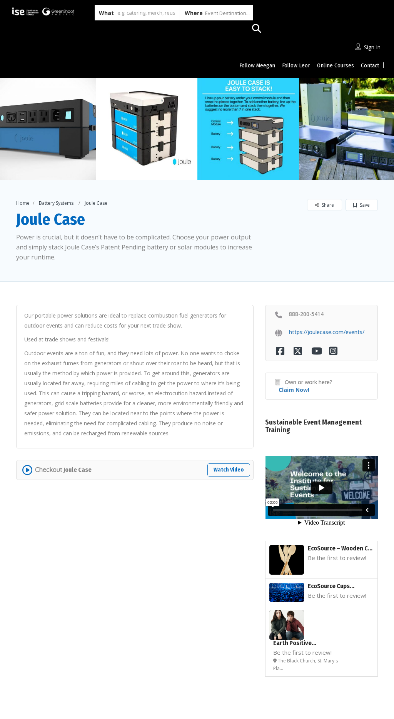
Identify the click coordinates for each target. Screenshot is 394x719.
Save (364, 205)
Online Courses (335, 65)
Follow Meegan (257, 65)
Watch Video (229, 470)
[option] (146, 129)
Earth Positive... (294, 643)
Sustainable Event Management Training (313, 426)
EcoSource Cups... (331, 586)
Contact (370, 65)
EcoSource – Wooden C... (340, 548)
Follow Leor (296, 65)
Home (23, 203)
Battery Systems (56, 203)
